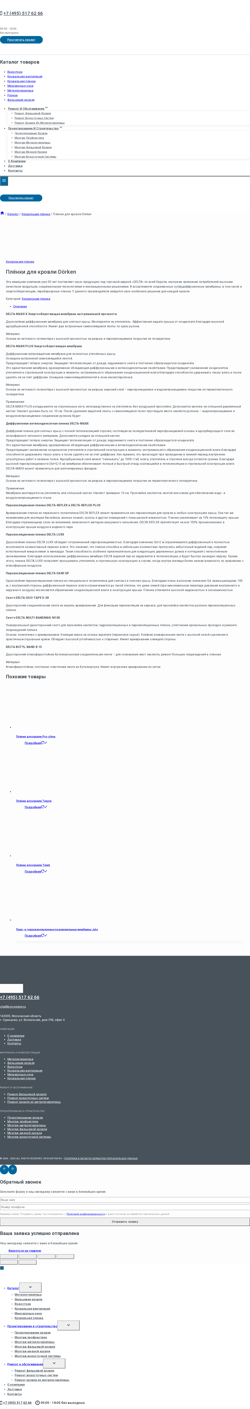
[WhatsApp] (11, 48)
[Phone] (19, 48)
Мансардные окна (20, 86)
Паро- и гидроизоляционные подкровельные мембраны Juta (57, 929)
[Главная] (2, 214)
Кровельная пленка (21, 81)
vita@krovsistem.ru (13, 1006)
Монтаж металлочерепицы (33, 142)
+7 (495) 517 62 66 (19, 997)
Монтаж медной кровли (31, 152)
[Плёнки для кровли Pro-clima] (35, 727)
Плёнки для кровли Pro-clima (35, 736)
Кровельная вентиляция (24, 76)
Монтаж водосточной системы (35, 156)
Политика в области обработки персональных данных (101, 1158)
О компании (17, 161)
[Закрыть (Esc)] (9, 1256)
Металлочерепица (20, 90)
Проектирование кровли (31, 133)
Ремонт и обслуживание (25, 1364)
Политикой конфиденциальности (86, 1214)
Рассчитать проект (21, 40)
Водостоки (15, 72)
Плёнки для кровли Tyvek (33, 865)
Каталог (13, 1288)
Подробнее (33, 743)
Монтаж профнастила (29, 137)
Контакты (15, 170)
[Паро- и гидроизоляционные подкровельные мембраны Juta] (35, 920)
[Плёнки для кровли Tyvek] (35, 856)
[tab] (128, 306)
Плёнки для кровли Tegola (34, 800)
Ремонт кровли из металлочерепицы (40, 123)
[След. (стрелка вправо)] (28, 1262)
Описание (20, 306)
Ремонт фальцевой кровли (33, 113)
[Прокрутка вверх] (4, 1169)
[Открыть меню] (4, 181)
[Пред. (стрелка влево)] (9, 1262)
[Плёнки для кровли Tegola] (35, 791)
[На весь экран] (46, 1256)
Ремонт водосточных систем (34, 118)
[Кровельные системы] (24, 7)
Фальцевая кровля (20, 100)
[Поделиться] (28, 1256)
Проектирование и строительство (32, 1326)
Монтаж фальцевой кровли (33, 147)
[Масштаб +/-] (65, 1256)
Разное (12, 95)
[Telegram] (4, 48)
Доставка (15, 166)
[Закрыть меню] (2, 1268)
